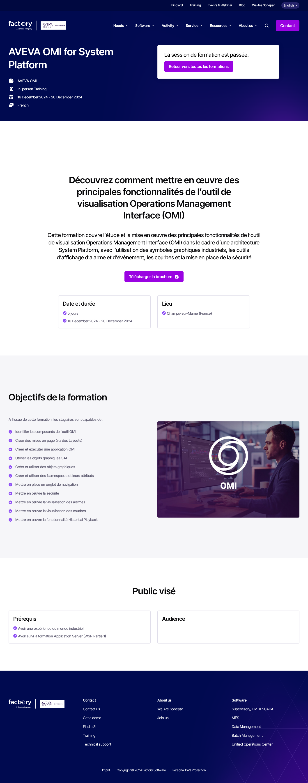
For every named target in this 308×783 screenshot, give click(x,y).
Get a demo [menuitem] (92, 718)
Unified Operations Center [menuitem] (252, 744)
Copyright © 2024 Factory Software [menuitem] (141, 770)
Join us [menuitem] (163, 718)
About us (246, 25)
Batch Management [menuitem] (247, 735)
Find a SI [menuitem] (177, 5)
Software (142, 25)
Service (192, 25)
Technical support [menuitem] (97, 744)
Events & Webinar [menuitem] (220, 5)
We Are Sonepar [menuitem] (263, 5)
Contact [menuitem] (89, 700)
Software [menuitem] (239, 700)
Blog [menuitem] (242, 5)
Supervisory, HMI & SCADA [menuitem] (252, 709)
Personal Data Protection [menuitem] (189, 770)
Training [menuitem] (195, 5)
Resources (218, 25)
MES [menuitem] (235, 718)
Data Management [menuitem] (246, 726)
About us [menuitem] (164, 700)
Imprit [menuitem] (106, 770)
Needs (118, 25)
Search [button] (266, 25)
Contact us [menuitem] (91, 709)
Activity (168, 25)
